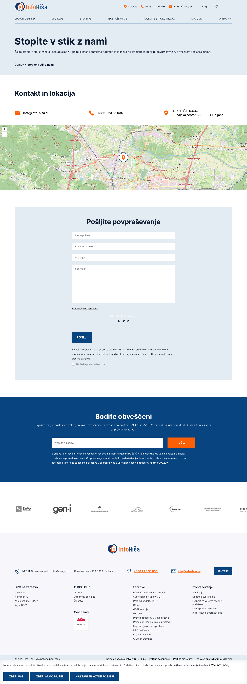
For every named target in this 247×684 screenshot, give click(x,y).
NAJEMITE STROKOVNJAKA (159, 18)
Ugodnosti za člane (84, 596)
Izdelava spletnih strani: (209, 658)
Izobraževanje (117, 18)
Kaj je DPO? (21, 605)
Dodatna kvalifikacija (203, 596)
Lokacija (132, 6)
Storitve (85, 18)
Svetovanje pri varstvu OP (147, 596)
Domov (19, 64)
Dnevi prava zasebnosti (205, 608)
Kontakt (223, 571)
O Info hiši (225, 18)
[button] (227, 6)
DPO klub (57, 18)
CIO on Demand (142, 634)
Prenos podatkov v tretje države (151, 617)
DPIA (136, 605)
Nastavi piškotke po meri (95, 676)
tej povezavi (161, 462)
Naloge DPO (21, 596)
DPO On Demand (25, 18)
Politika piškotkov (183, 658)
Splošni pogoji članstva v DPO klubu (126, 658)
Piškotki (137, 613)
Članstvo (79, 600)
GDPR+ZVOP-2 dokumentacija (150, 592)
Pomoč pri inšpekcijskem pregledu (152, 621)
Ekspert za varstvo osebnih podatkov (207, 602)
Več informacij (220, 665)
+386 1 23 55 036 (110, 113)
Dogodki (196, 18)
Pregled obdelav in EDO (146, 600)
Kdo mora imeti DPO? (26, 600)
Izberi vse (16, 676)
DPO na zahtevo (26, 587)
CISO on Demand (142, 638)
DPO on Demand (152, 26)
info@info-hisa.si (183, 6)
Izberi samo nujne (50, 676)
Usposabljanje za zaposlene (148, 626)
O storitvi (20, 26)
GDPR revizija (140, 609)
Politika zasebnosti (159, 658)
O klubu (55, 26)
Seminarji (113, 26)
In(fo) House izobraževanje (207, 612)
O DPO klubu (83, 587)
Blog (204, 6)
